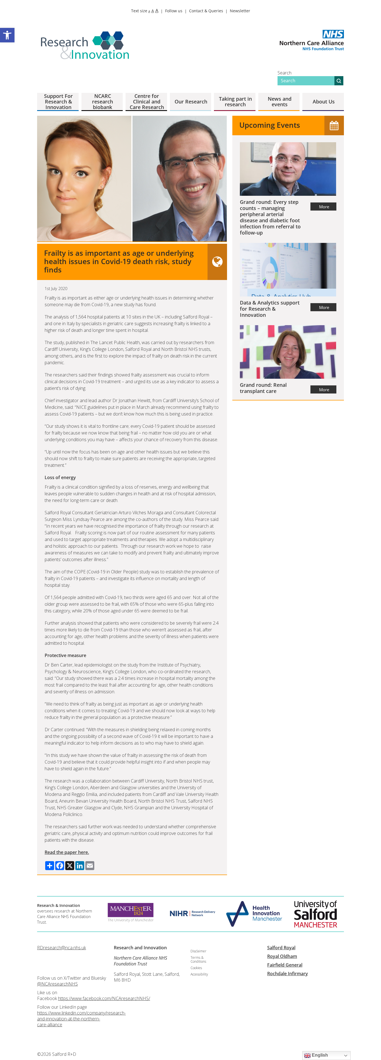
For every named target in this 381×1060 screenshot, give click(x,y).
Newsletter (240, 10)
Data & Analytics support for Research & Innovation (270, 308)
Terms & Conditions (198, 959)
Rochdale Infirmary (287, 973)
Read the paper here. (67, 852)
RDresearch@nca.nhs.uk (61, 948)
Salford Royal (281, 948)
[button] (7, 35)
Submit (338, 80)
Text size (144, 10)
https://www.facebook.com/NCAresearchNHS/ (104, 998)
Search (284, 73)
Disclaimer (198, 951)
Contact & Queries (206, 10)
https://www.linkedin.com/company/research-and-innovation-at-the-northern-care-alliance (81, 1019)
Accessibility (199, 974)
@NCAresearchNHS (57, 984)
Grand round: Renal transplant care (263, 387)
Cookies (196, 967)
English (319, 1055)
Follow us (173, 10)
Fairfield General (284, 965)
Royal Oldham (282, 956)
